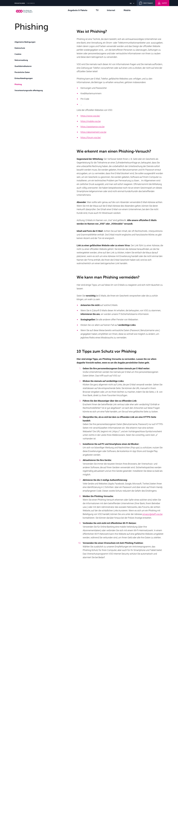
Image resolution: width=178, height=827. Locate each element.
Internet (111, 10)
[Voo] (25, 11)
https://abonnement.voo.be (93, 132)
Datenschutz (20, 48)
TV (97, 10)
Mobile (127, 10)
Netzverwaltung (21, 60)
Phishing (18, 84)
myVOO (164, 3)
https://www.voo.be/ (90, 115)
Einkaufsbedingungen (24, 78)
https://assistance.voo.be (92, 126)
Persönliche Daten (22, 72)
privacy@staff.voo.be (152, 514)
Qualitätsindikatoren (23, 66)
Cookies (18, 54)
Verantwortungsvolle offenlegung (29, 90)
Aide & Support (148, 3)
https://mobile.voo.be (91, 121)
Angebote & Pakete (77, 10)
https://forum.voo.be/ (91, 137)
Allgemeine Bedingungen (25, 42)
